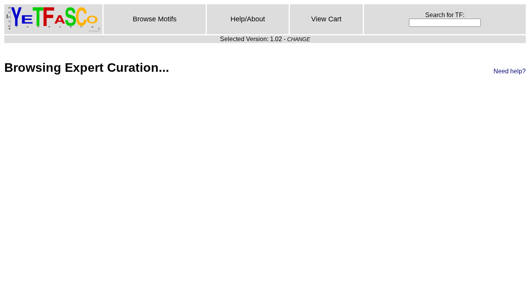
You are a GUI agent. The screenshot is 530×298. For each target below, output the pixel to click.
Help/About (247, 19)
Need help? (510, 71)
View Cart (326, 19)
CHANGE (298, 39)
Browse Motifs (155, 19)
